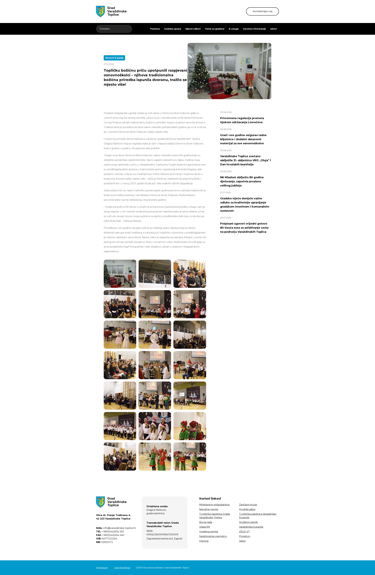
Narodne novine (208, 509)
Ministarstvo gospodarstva (214, 504)
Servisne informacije (254, 29)
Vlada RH (204, 526)
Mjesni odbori (193, 29)
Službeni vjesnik (248, 522)
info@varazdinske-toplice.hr (116, 528)
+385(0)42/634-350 (110, 531)
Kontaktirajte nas (262, 11)
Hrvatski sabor (247, 509)
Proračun (244, 536)
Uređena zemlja (208, 531)
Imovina (203, 541)
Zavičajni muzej (248, 504)
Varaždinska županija (251, 526)
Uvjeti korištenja (122, 567)
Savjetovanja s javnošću (213, 536)
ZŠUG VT (244, 531)
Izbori (273, 29)
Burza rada (205, 522)
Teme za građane (214, 29)
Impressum (102, 567)
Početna (155, 29)
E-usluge (234, 29)
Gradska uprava (172, 29)
